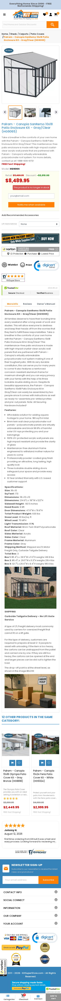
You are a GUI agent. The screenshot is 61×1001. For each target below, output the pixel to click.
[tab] (13, 304)
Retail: (8, 175)
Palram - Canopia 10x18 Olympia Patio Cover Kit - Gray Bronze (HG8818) (14, 776)
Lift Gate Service (9, 224)
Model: (5, 168)
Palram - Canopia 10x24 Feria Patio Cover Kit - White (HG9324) (43, 776)
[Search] (52, 24)
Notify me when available (31, 204)
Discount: (31, 175)
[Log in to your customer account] (50, 14)
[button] (3, 967)
